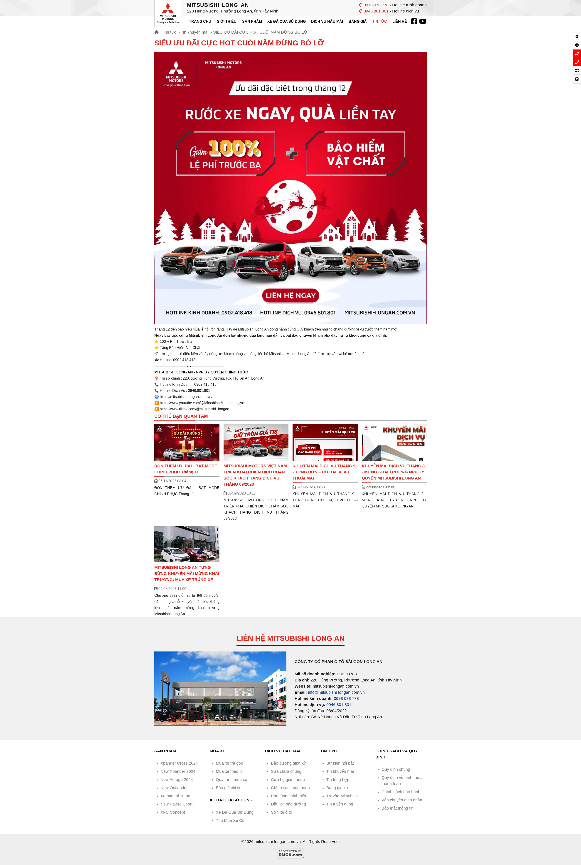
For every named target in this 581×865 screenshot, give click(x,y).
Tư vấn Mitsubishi (342, 796)
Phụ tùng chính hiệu (289, 796)
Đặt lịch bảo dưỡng (288, 804)
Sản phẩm (252, 21)
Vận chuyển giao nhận (402, 800)
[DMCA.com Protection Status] (290, 857)
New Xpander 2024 (177, 771)
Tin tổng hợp (337, 779)
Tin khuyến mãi (194, 32)
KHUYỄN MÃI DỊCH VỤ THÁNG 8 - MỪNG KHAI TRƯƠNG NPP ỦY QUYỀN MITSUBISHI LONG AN (393, 472)
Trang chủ (200, 21)
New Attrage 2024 (176, 779)
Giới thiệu (226, 21)
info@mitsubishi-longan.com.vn (336, 692)
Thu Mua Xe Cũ (230, 820)
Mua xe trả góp (229, 763)
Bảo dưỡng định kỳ (288, 763)
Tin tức (379, 21)
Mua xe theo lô (229, 771)
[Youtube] (422, 21)
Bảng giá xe (337, 787)
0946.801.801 (375, 11)
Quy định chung (396, 769)
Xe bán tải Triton (175, 796)
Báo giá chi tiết (229, 787)
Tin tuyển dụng (339, 804)
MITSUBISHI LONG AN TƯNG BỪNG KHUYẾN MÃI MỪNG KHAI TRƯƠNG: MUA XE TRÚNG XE (186, 573)
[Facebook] (414, 21)
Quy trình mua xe (231, 779)
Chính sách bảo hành (290, 787)
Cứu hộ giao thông (288, 779)
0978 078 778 (375, 5)
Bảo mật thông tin (398, 808)
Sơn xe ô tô (281, 812)
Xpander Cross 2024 (179, 763)
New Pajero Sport (176, 804)
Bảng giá (358, 21)
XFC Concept (172, 812)
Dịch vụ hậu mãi (327, 21)
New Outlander (174, 787)
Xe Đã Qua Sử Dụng (286, 21)
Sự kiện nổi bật (340, 763)
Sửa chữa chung (286, 771)
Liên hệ (399, 21)
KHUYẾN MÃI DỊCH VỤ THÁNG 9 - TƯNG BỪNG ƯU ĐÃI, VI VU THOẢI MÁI (324, 472)
